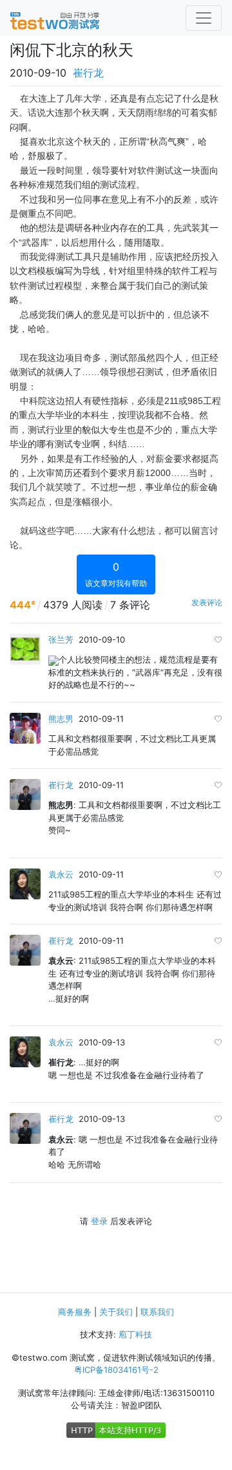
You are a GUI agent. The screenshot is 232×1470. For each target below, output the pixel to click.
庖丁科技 (135, 1334)
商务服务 (75, 1312)
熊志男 (60, 718)
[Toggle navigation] (204, 18)
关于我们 (116, 1312)
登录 (99, 1221)
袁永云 (60, 874)
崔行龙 (88, 72)
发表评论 (206, 602)
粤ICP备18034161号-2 (116, 1369)
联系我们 (157, 1312)
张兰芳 (60, 639)
